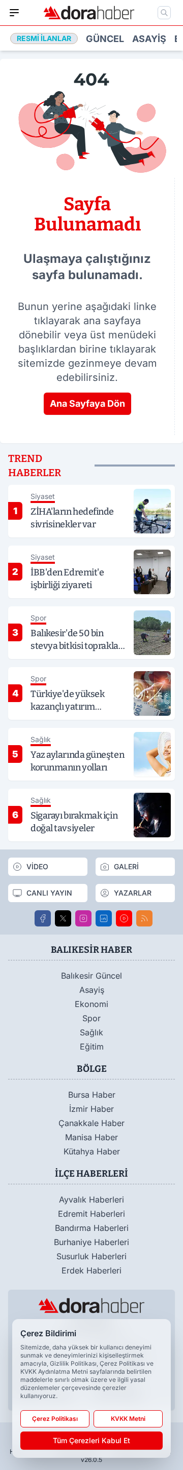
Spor (91, 1018)
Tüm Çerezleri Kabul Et (91, 1440)
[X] (63, 918)
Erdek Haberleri (91, 1270)
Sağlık (91, 1032)
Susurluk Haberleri (91, 1256)
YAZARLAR (132, 892)
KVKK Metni (128, 1418)
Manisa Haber (91, 1137)
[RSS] (144, 918)
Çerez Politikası (55, 1418)
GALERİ (126, 866)
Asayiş (149, 38)
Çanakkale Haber (91, 1123)
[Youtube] (124, 918)
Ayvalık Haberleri (91, 1199)
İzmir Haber (91, 1109)
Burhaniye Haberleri (91, 1242)
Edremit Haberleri (91, 1214)
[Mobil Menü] (14, 13)
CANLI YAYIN (49, 892)
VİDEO (37, 866)
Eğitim (92, 1046)
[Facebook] (43, 918)
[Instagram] (83, 918)
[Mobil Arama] (164, 12)
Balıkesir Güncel (91, 976)
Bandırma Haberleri (92, 1228)
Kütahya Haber (92, 1151)
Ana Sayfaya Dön (87, 403)
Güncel (105, 38)
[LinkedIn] (104, 918)
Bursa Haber (91, 1095)
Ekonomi (91, 1004)
